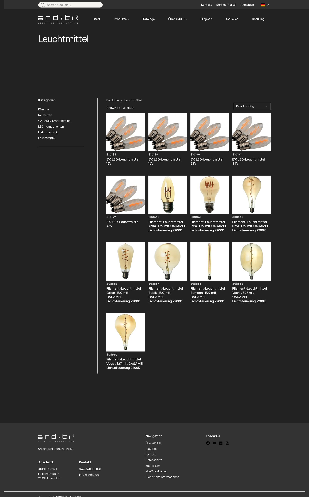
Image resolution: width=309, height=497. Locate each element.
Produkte (112, 100)
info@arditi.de (89, 474)
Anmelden (247, 4)
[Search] (98, 5)
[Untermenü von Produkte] (128, 19)
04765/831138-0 (90, 469)
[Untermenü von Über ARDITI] (186, 19)
